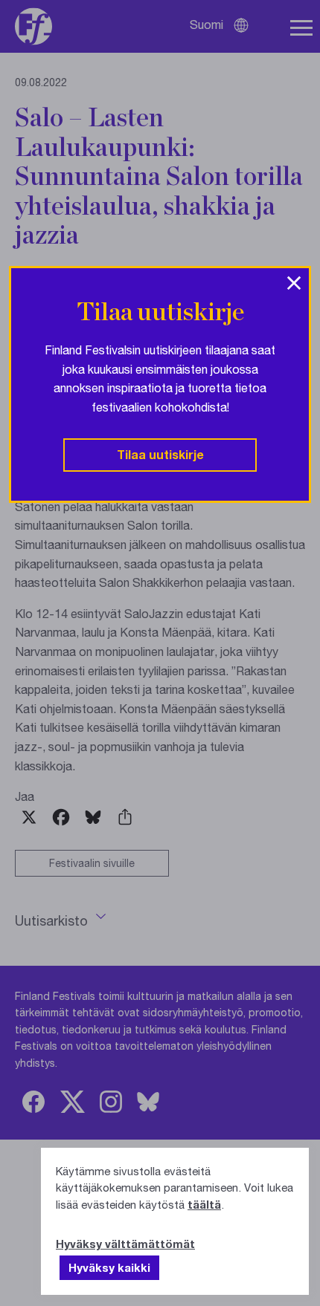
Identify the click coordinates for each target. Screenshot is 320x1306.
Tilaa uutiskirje (160, 454)
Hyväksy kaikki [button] (109, 1267)
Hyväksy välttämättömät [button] (125, 1243)
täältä (204, 1204)
